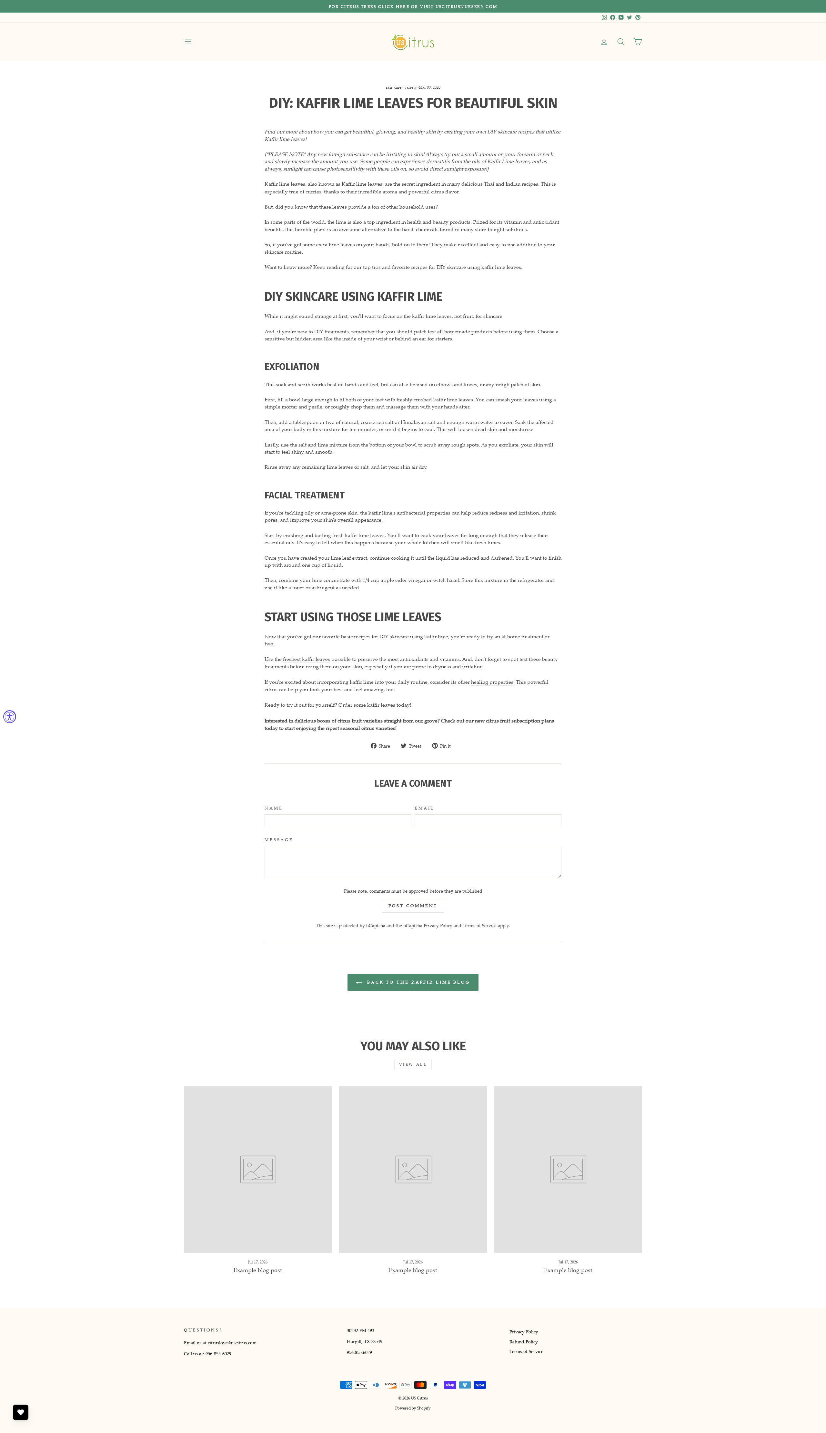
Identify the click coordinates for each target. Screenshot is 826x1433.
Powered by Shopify (413, 1408)
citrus (271, 689)
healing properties (492, 681)
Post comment (413, 905)
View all (413, 1064)
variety (410, 87)
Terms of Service (480, 925)
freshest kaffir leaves (306, 659)
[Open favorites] (20, 1412)
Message (279, 839)
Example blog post (258, 1270)
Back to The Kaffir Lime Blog (417, 982)
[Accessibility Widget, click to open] (9, 716)
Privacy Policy (438, 925)
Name (274, 808)
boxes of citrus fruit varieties (350, 720)
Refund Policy (523, 1342)
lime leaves (368, 183)
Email (424, 808)
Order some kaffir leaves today (374, 704)
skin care (393, 87)
